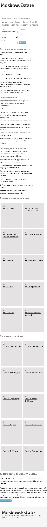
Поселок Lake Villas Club (12, 346)
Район (4, 517)
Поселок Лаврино (9, 425)
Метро (11, 517)
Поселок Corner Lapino (33, 425)
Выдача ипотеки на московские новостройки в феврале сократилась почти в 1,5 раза (16, 60)
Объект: (3, 29)
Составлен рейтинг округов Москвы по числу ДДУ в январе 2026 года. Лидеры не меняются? (16, 173)
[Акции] (4, 22)
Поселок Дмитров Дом (11, 372)
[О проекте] (34, 25)
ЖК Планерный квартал (34, 260)
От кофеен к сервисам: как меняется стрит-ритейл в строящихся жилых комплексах (14, 115)
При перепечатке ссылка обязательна (26, 515)
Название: (22, 29)
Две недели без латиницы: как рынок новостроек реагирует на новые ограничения (14, 103)
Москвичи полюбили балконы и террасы (15, 121)
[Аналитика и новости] (19, 25)
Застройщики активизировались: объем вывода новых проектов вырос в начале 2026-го (15, 127)
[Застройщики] (15, 22)
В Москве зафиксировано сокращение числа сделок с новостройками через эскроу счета (14, 68)
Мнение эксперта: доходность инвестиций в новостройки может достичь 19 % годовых (16, 141)
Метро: (3, 40)
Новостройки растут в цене (10, 74)
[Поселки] (5, 25)
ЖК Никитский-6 (9, 208)
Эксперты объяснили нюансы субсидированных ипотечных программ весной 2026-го (15, 84)
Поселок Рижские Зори (33, 451)
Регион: (3, 35)
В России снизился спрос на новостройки (15, 109)
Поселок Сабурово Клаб (34, 346)
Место (17, 517)
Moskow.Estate (17, 6)
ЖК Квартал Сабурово (33, 234)
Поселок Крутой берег (11, 399)
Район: (21, 35)
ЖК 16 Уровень (8, 313)
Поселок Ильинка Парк (33, 372)
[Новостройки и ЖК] (30, 22)
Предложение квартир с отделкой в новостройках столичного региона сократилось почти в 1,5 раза (13, 154)
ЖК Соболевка (8, 260)
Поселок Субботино (10, 451)
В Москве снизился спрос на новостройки (15, 78)
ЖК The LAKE (8, 287)
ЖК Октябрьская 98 (32, 287)
